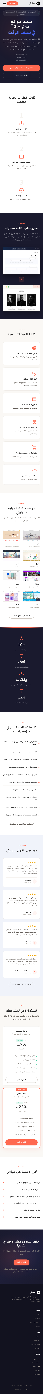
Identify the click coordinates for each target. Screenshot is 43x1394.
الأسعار (38, 1326)
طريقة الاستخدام (35, 1345)
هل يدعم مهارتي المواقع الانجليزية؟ (27, 1183)
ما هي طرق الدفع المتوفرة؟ (30, 1189)
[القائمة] (4, 3)
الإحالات (37, 1370)
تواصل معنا (36, 1367)
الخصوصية (18, 1389)
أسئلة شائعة (36, 1374)
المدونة (38, 1337)
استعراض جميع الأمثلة (21, 615)
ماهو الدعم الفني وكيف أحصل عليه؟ (27, 1217)
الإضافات (37, 1319)
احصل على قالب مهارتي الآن (21, 68)
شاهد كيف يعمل (21, 75)
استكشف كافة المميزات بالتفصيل (21, 824)
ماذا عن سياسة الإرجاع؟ (32, 1210)
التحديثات (37, 1348)
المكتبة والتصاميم (34, 1323)
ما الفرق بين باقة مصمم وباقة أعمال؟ (27, 1203)
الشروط (26, 1389)
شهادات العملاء (35, 1363)
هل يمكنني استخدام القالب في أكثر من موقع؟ (24, 1196)
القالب (38, 1315)
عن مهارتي (37, 1359)
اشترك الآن (12, 3)
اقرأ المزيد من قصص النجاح (21, 984)
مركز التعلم (36, 1341)
